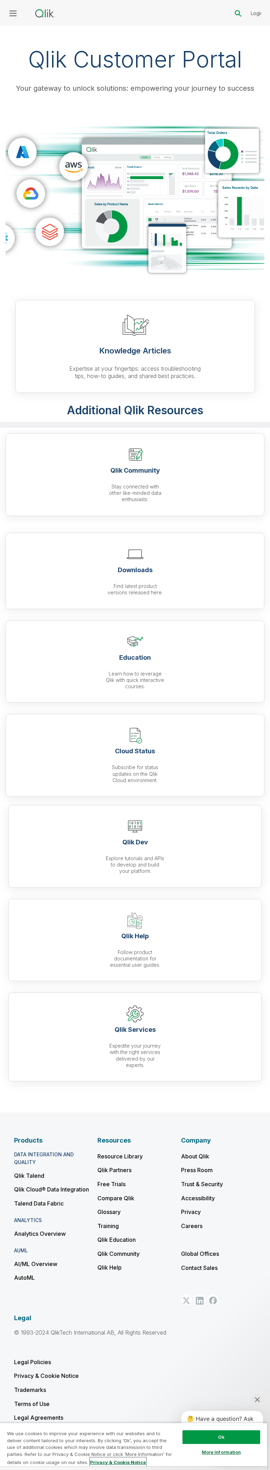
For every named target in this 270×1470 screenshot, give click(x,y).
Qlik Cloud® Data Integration (51, 1189)
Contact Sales (199, 1267)
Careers (191, 1225)
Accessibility (198, 1198)
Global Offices (200, 1253)
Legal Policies (32, 1362)
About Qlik (195, 1156)
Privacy (191, 1211)
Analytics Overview (40, 1233)
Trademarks (30, 1389)
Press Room (197, 1170)
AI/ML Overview (35, 1263)
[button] (186, 1299)
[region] (133, 1446)
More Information (221, 1452)
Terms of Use (32, 1403)
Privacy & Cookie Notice (46, 1375)
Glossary (109, 1211)
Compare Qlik (115, 1198)
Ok (221, 1437)
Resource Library (120, 1156)
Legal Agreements (38, 1417)
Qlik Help (109, 1267)
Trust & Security (202, 1184)
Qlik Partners (114, 1170)
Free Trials (111, 1184)
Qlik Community (118, 1253)
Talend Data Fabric (39, 1203)
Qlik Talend (29, 1175)
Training (108, 1225)
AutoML (24, 1277)
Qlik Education (116, 1239)
